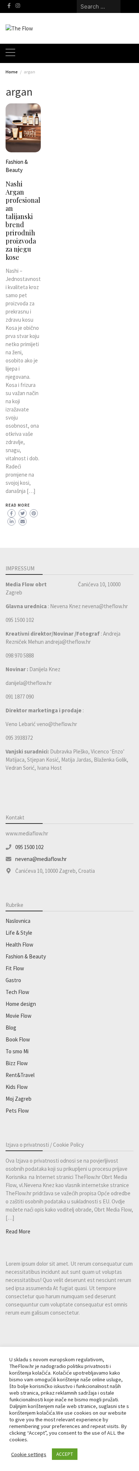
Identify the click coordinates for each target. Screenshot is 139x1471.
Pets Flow (17, 1110)
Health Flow (19, 944)
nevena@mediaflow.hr (41, 858)
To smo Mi (17, 1051)
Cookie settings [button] (28, 1454)
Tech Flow (17, 991)
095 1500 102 (29, 847)
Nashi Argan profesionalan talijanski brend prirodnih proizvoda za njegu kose (23, 220)
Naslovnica (18, 920)
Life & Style (19, 932)
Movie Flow (19, 1015)
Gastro (13, 980)
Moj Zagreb (19, 1098)
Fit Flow (15, 968)
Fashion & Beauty (26, 956)
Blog (11, 1027)
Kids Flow (17, 1086)
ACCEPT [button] (64, 1454)
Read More (18, 505)
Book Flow (18, 1039)
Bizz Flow (17, 1063)
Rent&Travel (20, 1075)
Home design (21, 1003)
